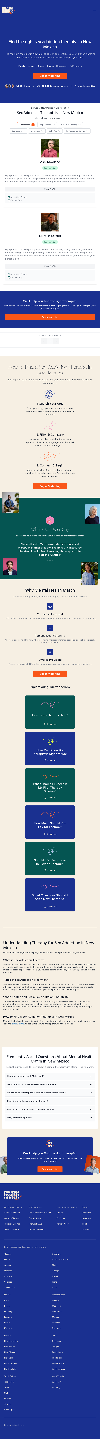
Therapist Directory (12, 1224)
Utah (6, 1393)
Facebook (86, 1212)
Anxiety (32, 66)
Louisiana (8, 1317)
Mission (60, 1212)
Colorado (8, 1282)
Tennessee (9, 1382)
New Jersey (9, 1346)
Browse (34, 107)
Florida (55, 1265)
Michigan (56, 1300)
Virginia (7, 1404)
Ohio (54, 1335)
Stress (41, 66)
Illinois (54, 1287)
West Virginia (58, 1376)
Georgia (55, 1270)
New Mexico (47, 107)
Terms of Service (11, 1229)
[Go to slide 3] (52, 560)
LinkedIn (85, 1229)
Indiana (7, 1294)
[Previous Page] (44, 341)
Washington (9, 1409)
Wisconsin (56, 1382)
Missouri (55, 1317)
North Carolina (10, 1363)
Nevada (7, 1335)
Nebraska (56, 1328)
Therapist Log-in (36, 1218)
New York (8, 1358)
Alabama (7, 1254)
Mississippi (56, 1311)
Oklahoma (56, 1341)
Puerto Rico (57, 1358)
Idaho (54, 1282)
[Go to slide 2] (50, 560)
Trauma (50, 66)
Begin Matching (50, 76)
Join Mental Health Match (40, 1212)
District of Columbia (60, 1259)
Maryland (8, 1328)
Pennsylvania (57, 1352)
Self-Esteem (76, 66)
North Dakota (10, 1369)
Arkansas (8, 1270)
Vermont (7, 1398)
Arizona (7, 1265)
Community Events (12, 1212)
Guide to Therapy (11, 1218)
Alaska (7, 1259)
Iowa (6, 1300)
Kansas (7, 1306)
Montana (56, 1322)
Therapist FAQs (35, 1224)
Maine (7, 1322)
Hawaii (55, 1276)
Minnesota (56, 1306)
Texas (6, 1387)
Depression (61, 66)
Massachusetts (58, 1294)
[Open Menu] (95, 10)
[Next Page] (56, 341)
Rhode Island (58, 1363)
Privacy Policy (63, 1224)
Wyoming (56, 1387)
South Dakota (10, 1376)
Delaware (56, 1254)
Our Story (61, 1218)
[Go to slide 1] (47, 560)
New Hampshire (11, 1341)
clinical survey (18, 1023)
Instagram (86, 1218)
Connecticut (9, 1287)
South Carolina (58, 1369)
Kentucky (8, 1311)
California (8, 1276)
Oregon (55, 1346)
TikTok (84, 1224)
